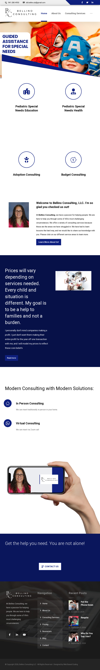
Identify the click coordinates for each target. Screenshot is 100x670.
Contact (45, 645)
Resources (47, 631)
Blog (44, 638)
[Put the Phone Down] (73, 605)
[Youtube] (24, 634)
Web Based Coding (70, 664)
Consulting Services (50, 617)
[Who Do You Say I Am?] (73, 637)
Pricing (45, 624)
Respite (84, 617)
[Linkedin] (92, 2)
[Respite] (73, 621)
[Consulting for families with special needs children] (20, 12)
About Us (46, 610)
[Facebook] (82, 2)
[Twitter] (87, 2)
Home (44, 603)
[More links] (91, 13)
